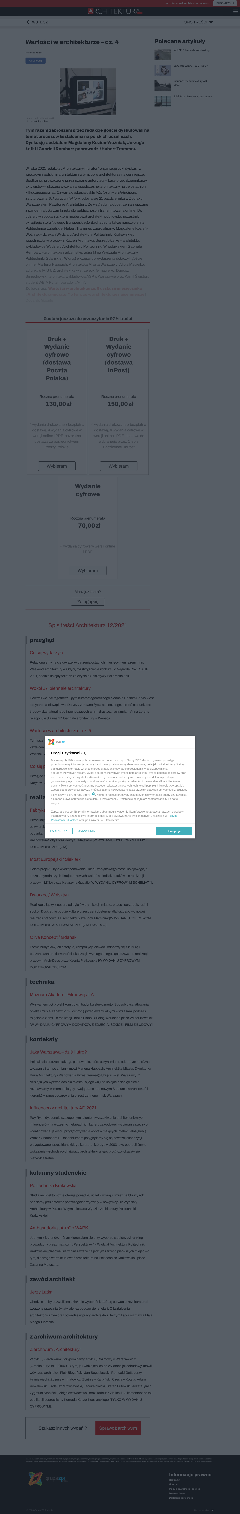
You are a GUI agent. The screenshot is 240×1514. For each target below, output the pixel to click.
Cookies (73, 820)
